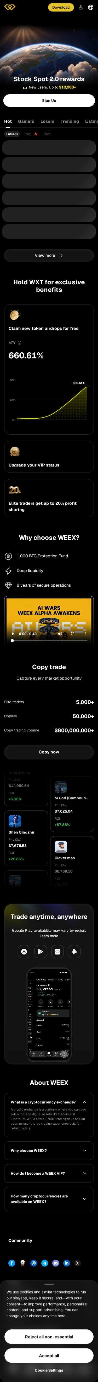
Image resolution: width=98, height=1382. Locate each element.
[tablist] (49, 121)
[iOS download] (57, 951)
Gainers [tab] (26, 121)
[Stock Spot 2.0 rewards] (49, 40)
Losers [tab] (47, 121)
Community (20, 1240)
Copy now (49, 752)
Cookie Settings (49, 1370)
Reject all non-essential (49, 1336)
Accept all (49, 1355)
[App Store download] (24, 951)
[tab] (12, 134)
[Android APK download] (74, 951)
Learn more (49, 936)
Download (61, 7)
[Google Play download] (40, 951)
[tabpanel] (49, 134)
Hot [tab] (8, 121)
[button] (26, 794)
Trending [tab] (70, 121)
